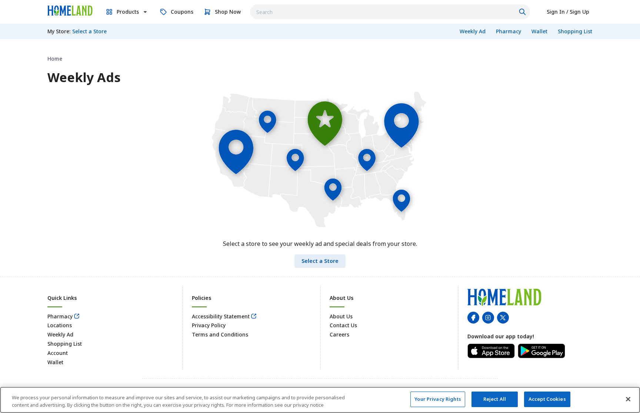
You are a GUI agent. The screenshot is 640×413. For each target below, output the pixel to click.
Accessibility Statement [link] (221, 316)
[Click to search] (523, 12)
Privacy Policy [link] (209, 325)
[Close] (628, 399)
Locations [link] (59, 325)
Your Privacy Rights (437, 399)
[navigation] (320, 58)
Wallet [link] (55, 362)
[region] (320, 400)
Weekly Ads (84, 77)
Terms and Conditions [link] (220, 334)
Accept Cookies (547, 399)
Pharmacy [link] (60, 316)
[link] (70, 11)
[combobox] (390, 11)
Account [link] (57, 352)
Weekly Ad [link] (60, 334)
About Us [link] (341, 316)
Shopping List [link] (64, 343)
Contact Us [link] (343, 325)
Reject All (494, 399)
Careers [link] (339, 334)
